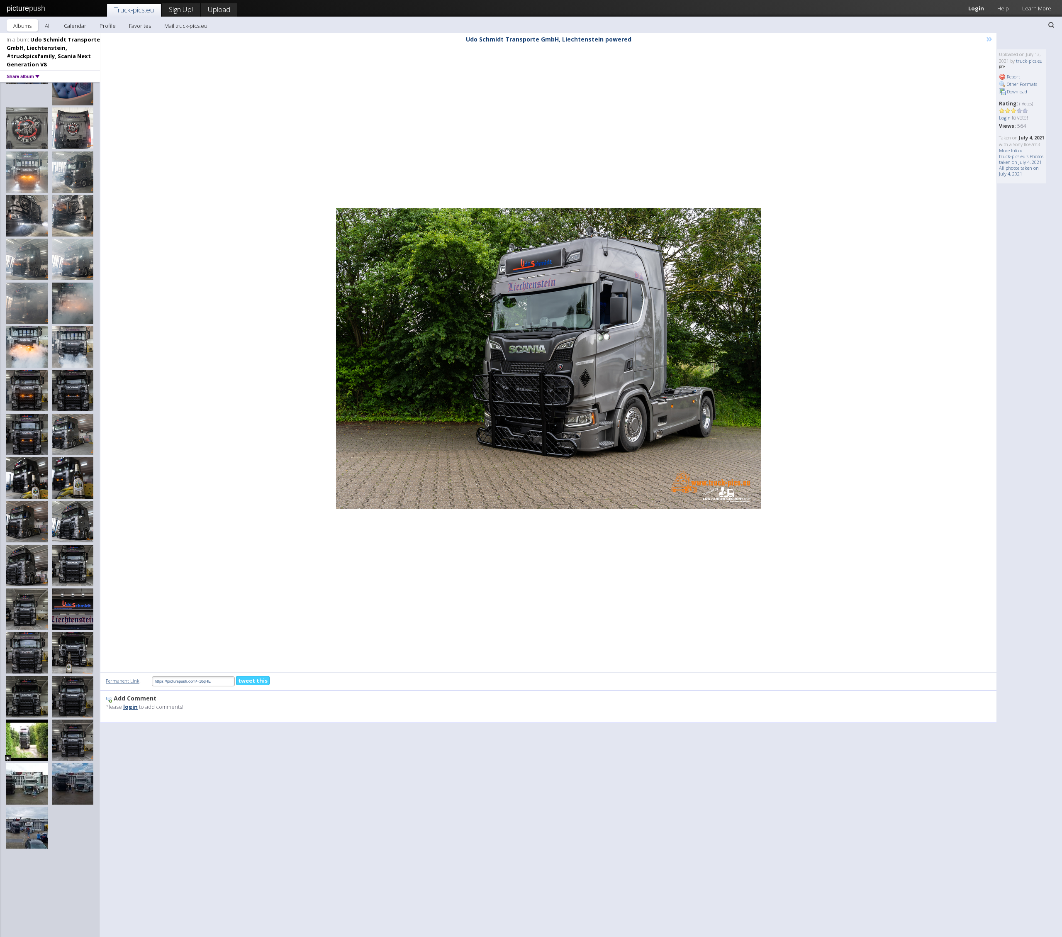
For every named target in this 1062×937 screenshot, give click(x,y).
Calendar (75, 25)
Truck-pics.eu (134, 10)
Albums (22, 25)
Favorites (140, 25)
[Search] (1051, 25)
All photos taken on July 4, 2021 (1019, 171)
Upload (219, 9)
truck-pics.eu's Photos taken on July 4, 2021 (1021, 159)
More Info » (1010, 150)
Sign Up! (181, 9)
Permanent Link (122, 681)
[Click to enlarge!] (548, 358)
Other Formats (1021, 84)
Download (1016, 91)
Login (976, 8)
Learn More (1036, 8)
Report (1013, 76)
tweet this (253, 680)
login (130, 706)
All (48, 25)
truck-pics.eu (1029, 61)
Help (1003, 8)
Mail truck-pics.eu (185, 25)
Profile (108, 25)
